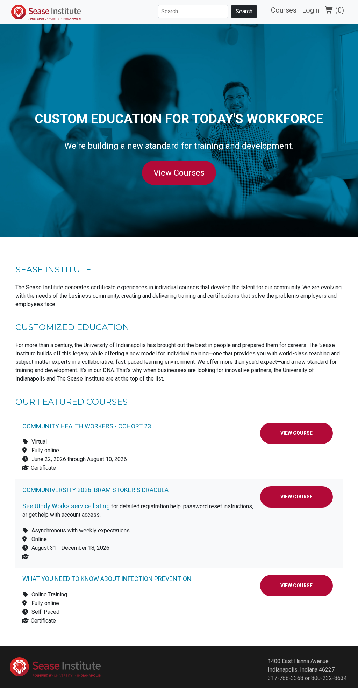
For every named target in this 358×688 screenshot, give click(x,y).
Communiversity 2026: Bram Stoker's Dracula (95, 490)
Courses (283, 10)
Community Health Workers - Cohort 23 (86, 426)
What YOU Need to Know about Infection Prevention (107, 578)
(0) (339, 10)
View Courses (179, 173)
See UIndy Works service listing (66, 506)
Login (310, 10)
